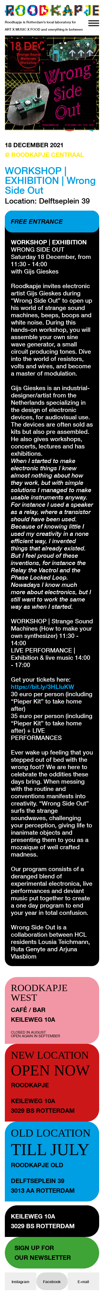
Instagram (20, 1281)
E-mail (83, 1281)
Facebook (52, 1281)
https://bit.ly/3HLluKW (42, 686)
